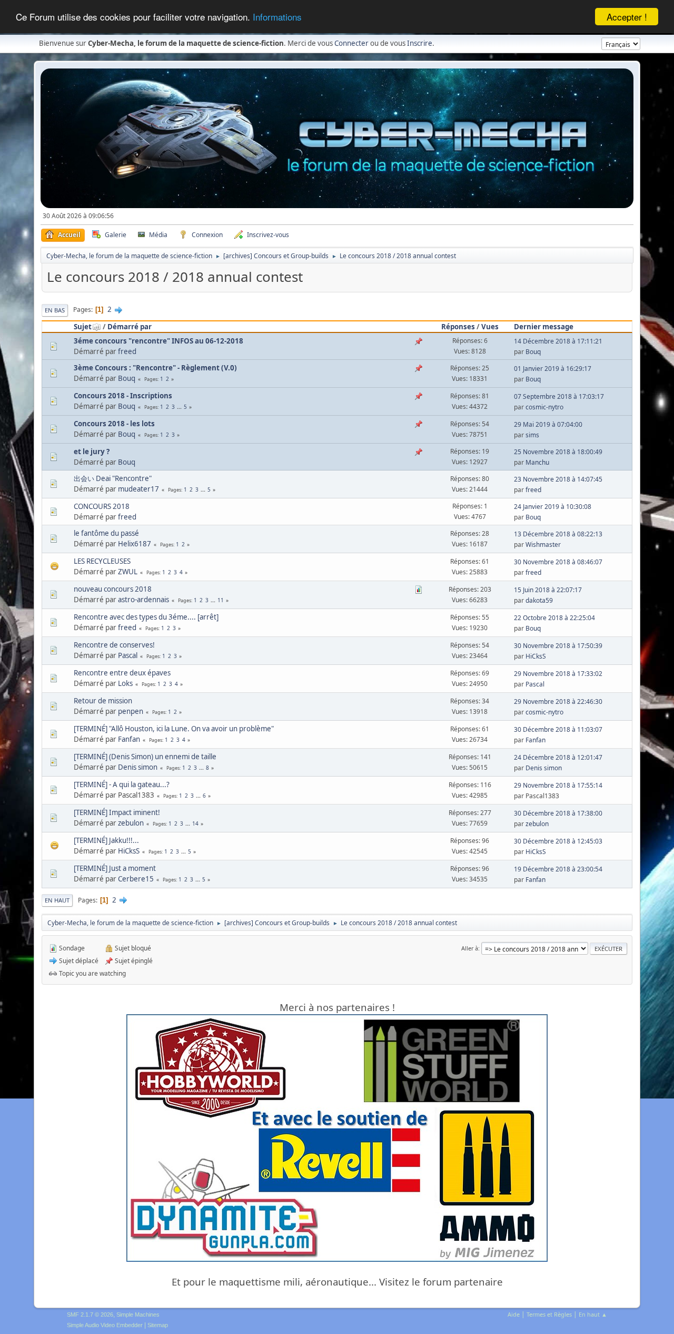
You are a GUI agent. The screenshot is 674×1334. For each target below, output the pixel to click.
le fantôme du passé (106, 533)
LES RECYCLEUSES (102, 561)
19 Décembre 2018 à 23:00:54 (558, 869)
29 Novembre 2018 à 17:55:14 (558, 785)
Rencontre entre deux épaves (122, 673)
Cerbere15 (136, 879)
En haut (57, 900)
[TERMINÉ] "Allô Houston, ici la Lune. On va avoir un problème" (174, 728)
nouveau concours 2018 (113, 589)
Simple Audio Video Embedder (105, 1325)
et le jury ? (92, 451)
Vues (490, 326)
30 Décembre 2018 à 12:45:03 (558, 841)
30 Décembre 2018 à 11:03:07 (558, 729)
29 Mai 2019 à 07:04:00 (548, 424)
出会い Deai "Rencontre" (113, 478)
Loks (125, 683)
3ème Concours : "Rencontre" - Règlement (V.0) (155, 367)
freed (127, 351)
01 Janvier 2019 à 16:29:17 (552, 368)
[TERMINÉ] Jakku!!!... (106, 840)
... (180, 406)
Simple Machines (138, 1314)
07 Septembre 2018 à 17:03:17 (559, 396)
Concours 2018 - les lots (114, 423)
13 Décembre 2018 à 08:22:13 (558, 533)
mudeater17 (138, 489)
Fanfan (129, 739)
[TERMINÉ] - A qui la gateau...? (122, 784)
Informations (277, 17)
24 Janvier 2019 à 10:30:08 (552, 506)
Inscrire (419, 43)
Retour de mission (103, 700)
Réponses (458, 326)
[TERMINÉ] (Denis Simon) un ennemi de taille (145, 756)
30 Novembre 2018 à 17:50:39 (558, 645)
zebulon (131, 823)
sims (532, 434)
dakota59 (539, 600)
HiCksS (536, 656)
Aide (514, 1314)
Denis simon (137, 767)
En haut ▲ (593, 1314)
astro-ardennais (143, 599)
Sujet (83, 326)
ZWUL (127, 571)
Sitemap (157, 1325)
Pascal (127, 655)
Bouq (533, 351)
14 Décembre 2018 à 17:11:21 (558, 341)
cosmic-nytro (544, 407)
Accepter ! (627, 16)
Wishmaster (543, 544)
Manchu (537, 462)
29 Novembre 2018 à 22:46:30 (558, 701)
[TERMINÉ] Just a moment (115, 868)
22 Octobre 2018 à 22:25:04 (554, 617)
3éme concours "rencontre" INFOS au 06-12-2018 (158, 341)
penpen (130, 711)
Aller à (469, 948)
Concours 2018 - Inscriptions (123, 395)
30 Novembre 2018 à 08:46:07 (558, 561)
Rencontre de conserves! (114, 645)
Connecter (351, 43)
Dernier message (543, 326)
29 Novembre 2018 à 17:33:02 (558, 673)
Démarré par (129, 326)
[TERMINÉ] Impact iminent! (117, 812)
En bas (55, 310)
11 (220, 600)
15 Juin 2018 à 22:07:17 (548, 589)
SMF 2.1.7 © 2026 (90, 1314)
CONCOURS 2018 (102, 506)
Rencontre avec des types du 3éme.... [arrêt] (146, 617)
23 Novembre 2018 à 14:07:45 (558, 479)
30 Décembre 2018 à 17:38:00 (558, 813)
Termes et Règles (549, 1314)
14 (195, 823)
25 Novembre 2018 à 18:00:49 (558, 451)
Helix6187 (134, 543)
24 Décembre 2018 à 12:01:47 (558, 757)
